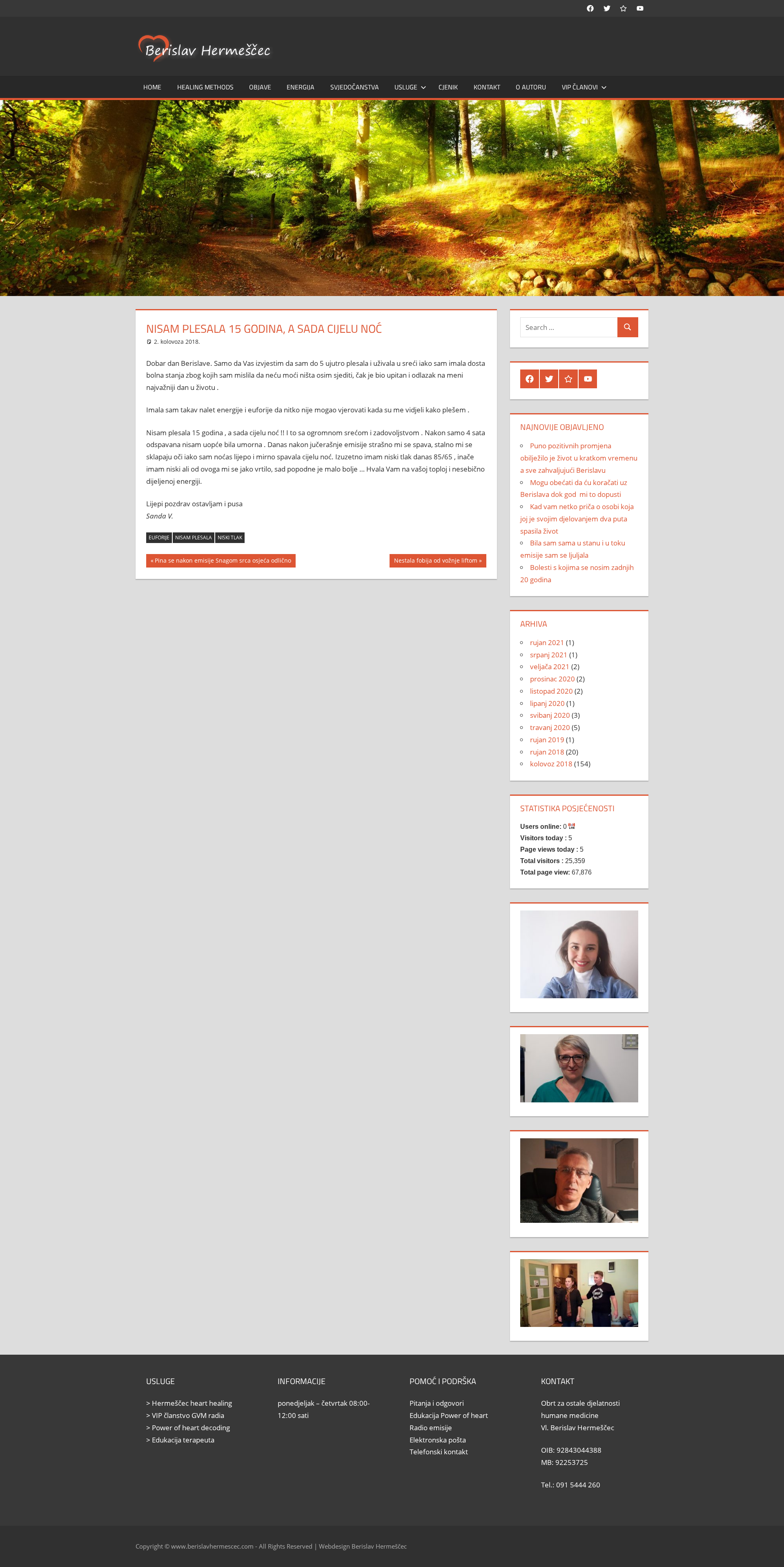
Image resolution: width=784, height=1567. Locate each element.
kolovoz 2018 (551, 763)
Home (152, 87)
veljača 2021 (550, 666)
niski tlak (230, 537)
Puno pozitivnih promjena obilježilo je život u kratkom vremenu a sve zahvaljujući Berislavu (578, 458)
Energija (300, 87)
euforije (159, 537)
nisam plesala (193, 537)
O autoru (531, 87)
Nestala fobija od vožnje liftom (435, 562)
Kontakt (487, 87)
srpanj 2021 (549, 654)
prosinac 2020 (552, 678)
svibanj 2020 (550, 715)
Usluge (405, 87)
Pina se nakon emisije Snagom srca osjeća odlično (222, 562)
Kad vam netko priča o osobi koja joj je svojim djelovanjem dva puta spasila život (577, 519)
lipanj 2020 (547, 703)
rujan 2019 (547, 739)
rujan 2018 (547, 752)
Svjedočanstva (354, 87)
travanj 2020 (550, 727)
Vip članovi (580, 87)
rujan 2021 (547, 642)
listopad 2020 (551, 691)
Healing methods (205, 87)
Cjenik (448, 87)
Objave (260, 87)
